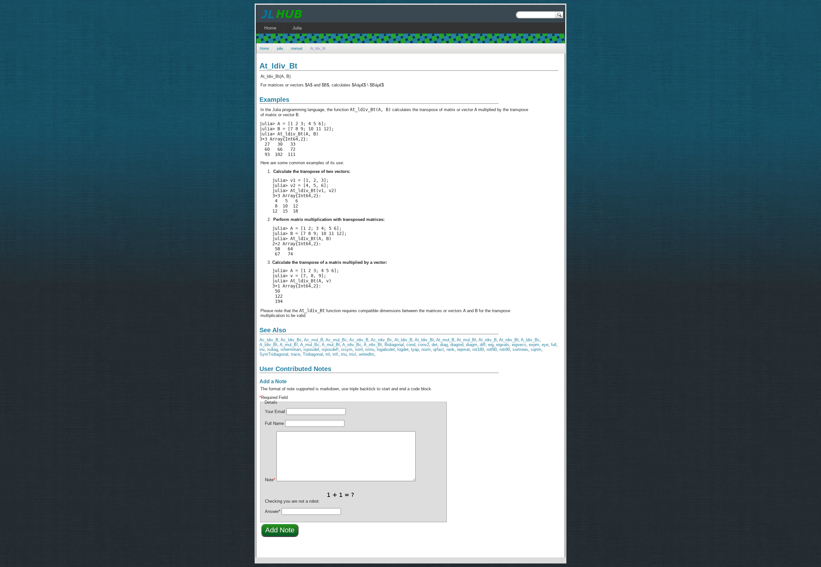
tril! (335, 354)
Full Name (274, 423)
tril (328, 354)
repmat (463, 349)
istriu (369, 349)
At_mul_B (445, 339)
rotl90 (492, 349)
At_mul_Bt (466, 339)
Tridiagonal (313, 354)
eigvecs (519, 344)
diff (483, 344)
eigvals (502, 344)
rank (450, 349)
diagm (471, 344)
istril (359, 349)
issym (346, 349)
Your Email (275, 411)
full (553, 344)
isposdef (311, 349)
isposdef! (330, 349)
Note (270, 479)
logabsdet (386, 349)
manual (296, 48)
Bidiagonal (394, 344)
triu (344, 354)
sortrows (520, 349)
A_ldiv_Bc (530, 339)
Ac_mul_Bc (336, 339)
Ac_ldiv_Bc (291, 339)
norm (426, 349)
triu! (352, 354)
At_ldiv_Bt (424, 339)
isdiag (272, 349)
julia (280, 48)
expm (534, 344)
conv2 (423, 344)
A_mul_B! (289, 344)
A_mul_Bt (331, 344)
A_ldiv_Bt (268, 344)
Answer (272, 511)
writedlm (366, 354)
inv (262, 349)
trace (295, 354)
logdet (403, 349)
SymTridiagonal (273, 354)
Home (264, 48)
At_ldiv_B (403, 339)
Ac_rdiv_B (358, 339)
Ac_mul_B (313, 339)
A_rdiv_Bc (351, 344)
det (434, 344)
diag (444, 344)
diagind (456, 344)
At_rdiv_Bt (509, 339)
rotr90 (504, 349)
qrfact (438, 349)
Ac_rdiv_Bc (381, 339)
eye (545, 344)
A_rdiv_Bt (373, 344)
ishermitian (291, 349)
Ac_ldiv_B (268, 339)
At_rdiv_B (487, 339)
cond (410, 344)
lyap (415, 349)
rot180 (478, 349)
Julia (297, 27)
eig (491, 344)
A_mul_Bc (309, 344)
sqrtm (536, 349)
